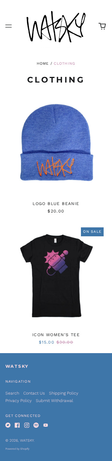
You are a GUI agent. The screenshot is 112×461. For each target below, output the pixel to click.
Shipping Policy (63, 393)
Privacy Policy (18, 400)
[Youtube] (45, 425)
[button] (102, 26)
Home (43, 63)
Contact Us (34, 393)
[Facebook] (17, 425)
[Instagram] (27, 425)
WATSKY (17, 366)
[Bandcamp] (8, 425)
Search (12, 393)
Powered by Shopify (17, 448)
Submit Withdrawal (54, 400)
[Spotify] (36, 425)
